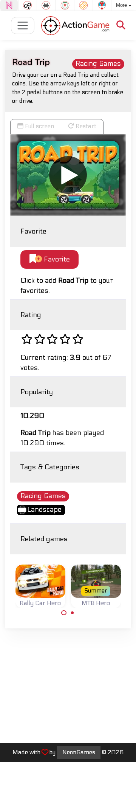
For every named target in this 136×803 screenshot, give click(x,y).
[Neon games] (9, 5)
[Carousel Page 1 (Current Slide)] (63, 613)
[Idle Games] (27, 5)
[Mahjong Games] (64, 5)
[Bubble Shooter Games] (102, 5)
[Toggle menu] (23, 25)
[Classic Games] (46, 5)
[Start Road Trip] (68, 175)
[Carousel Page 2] (72, 613)
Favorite (56, 259)
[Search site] (120, 25)
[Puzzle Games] (83, 5)
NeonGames (78, 752)
